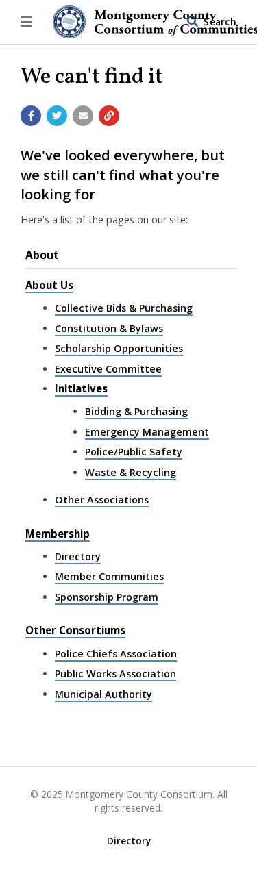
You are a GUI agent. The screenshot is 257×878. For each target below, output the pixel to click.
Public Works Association (115, 673)
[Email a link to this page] (83, 115)
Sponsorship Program (106, 596)
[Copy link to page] (109, 115)
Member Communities (109, 576)
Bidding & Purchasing (136, 411)
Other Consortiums (75, 630)
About (42, 254)
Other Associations (102, 499)
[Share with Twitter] (57, 115)
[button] (26, 21)
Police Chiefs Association (116, 653)
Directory (78, 556)
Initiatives (81, 388)
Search (220, 21)
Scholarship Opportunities (119, 348)
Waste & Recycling (130, 472)
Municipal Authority (103, 694)
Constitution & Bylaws (109, 328)
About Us (49, 285)
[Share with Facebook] (31, 115)
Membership (57, 533)
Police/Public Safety (133, 451)
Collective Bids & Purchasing (124, 307)
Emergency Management (147, 431)
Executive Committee (108, 368)
